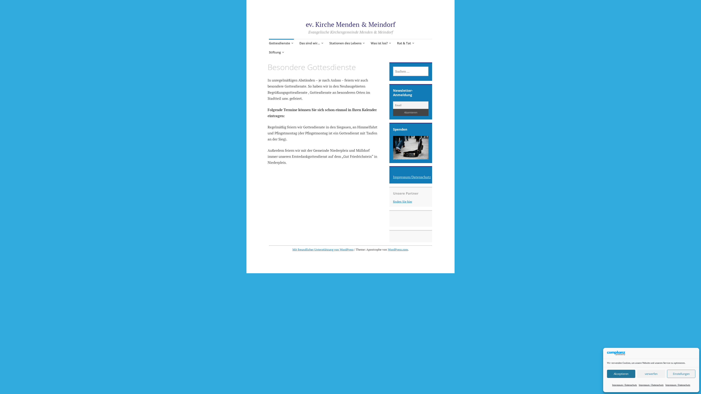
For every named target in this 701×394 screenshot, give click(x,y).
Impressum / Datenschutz (624, 385)
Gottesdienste (279, 43)
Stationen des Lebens (345, 43)
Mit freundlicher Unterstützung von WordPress (323, 250)
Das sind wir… (309, 43)
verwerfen (651, 374)
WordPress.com (398, 250)
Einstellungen (681, 374)
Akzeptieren (621, 374)
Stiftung (275, 52)
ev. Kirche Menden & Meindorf (350, 24)
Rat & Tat (404, 43)
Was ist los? (379, 43)
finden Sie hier (402, 202)
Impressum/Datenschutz (412, 177)
